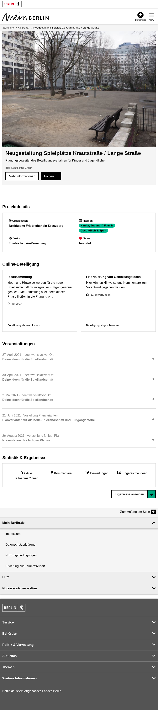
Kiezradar (23, 27)
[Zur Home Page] (25, 16)
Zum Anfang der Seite (135, 511)
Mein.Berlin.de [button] (13, 523)
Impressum (12, 533)
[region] (26, 475)
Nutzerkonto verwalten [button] (19, 588)
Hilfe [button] (5, 577)
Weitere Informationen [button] (19, 678)
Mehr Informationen (22, 176)
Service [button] (8, 622)
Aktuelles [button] (9, 656)
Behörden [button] (9, 633)
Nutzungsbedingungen (21, 555)
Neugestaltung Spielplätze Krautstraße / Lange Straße (66, 27)
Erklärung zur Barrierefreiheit (25, 566)
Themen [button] (8, 667)
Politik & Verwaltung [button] (18, 645)
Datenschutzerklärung (20, 544)
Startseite (8, 27)
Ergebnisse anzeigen (129, 494)
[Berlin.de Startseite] (13, 608)
